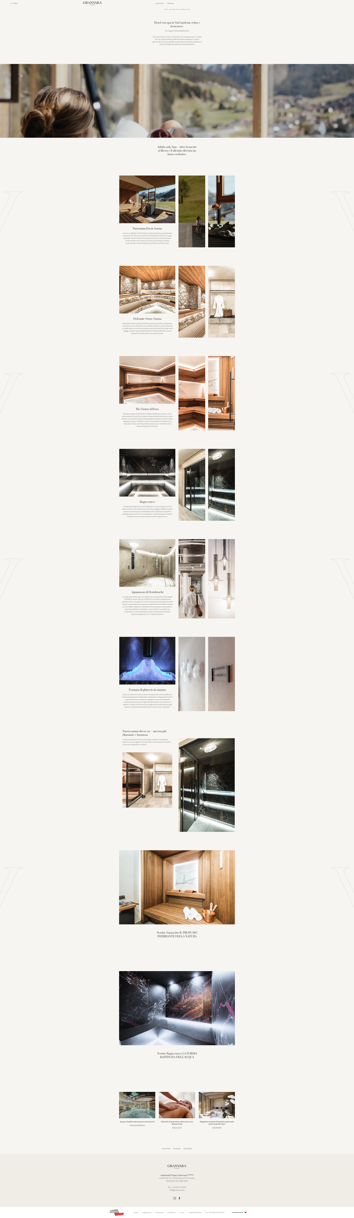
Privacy (182, 1212)
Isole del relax (217, 1127)
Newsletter (187, 1148)
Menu (15, 3)
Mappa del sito (146, 1212)
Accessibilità (159, 1212)
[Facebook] (179, 1198)
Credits (135, 1212)
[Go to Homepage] (92, 3)
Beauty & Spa (177, 1127)
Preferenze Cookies (195, 1212)
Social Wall (166, 1148)
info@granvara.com (177, 1190)
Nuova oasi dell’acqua (137, 1125)
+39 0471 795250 (178, 1187)
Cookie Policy (171, 1212)
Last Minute (159, 3)
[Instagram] (174, 1198)
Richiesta (170, 3)
